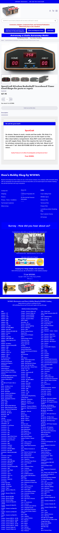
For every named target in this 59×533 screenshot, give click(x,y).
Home (2, 40)
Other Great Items (25, 427)
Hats (22, 356)
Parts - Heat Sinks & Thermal (28, 498)
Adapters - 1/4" (4, 313)
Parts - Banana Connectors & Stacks (28, 449)
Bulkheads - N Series (6, 411)
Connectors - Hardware (6, 445)
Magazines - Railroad (26, 411)
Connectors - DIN (5, 441)
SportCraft (3, 91)
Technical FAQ (45, 203)
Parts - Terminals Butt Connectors (49, 359)
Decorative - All (24, 322)
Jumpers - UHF (24, 394)
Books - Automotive (6, 387)
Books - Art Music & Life (7, 386)
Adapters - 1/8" (4, 315)
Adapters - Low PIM (5, 325)
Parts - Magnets (24, 519)
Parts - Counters (25, 472)
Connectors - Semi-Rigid (7, 470)
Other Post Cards (25, 434)
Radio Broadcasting (45, 432)
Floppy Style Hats (25, 343)
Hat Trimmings (24, 354)
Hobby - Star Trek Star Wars (27, 365)
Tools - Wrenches (45, 515)
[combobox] (27, 21)
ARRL (2, 311)
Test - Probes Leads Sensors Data (49, 472)
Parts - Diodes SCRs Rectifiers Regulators (28, 476)
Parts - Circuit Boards (26, 462)
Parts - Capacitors (25, 459)
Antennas (3, 373)
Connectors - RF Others (6, 464)
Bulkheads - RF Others (6, 412)
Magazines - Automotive (26, 399)
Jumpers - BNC (24, 374)
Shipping (3, 193)
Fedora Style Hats (25, 342)
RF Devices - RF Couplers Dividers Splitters (49, 402)
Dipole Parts (24, 333)
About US (23, 190)
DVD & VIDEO (24, 320)
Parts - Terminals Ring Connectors (49, 362)
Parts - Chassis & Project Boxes (28, 461)
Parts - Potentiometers (46, 316)
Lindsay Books (24, 397)
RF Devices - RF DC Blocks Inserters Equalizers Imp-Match (48, 406)
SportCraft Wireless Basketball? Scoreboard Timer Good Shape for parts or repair (22, 40)
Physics (43, 385)
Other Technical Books (26, 436)
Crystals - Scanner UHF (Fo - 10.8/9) (9, 520)
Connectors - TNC (5, 472)
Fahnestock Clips (25, 340)
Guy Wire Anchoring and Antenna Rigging (29, 352)
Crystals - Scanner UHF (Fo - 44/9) (9, 522)
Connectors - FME (5, 443)
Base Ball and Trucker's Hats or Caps (8, 383)
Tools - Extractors (45, 488)
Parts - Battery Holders (26, 454)
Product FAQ (44, 206)
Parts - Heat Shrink (25, 496)
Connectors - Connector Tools (8, 438)
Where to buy (4, 206)
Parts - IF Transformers (26, 502)
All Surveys (44, 217)
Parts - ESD (24, 478)
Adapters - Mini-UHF (6, 329)
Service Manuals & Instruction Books (48, 446)
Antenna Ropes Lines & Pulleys (8, 372)
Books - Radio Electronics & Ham (9, 407)
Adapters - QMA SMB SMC (7, 338)
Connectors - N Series (6, 455)
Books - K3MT (4, 402)
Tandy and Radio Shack (46, 465)
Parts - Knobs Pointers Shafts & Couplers (28, 512)
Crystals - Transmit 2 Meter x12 (8, 529)
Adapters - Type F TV (6, 352)
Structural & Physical (46, 453)
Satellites (43, 439)
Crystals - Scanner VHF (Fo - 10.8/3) (9, 525)
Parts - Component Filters (27, 466)
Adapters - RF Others (6, 343)
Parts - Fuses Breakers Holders (28, 491)
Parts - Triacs (44, 373)
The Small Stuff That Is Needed (48, 477)
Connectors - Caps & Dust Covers (9, 436)
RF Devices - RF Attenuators (47, 400)
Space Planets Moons (46, 450)
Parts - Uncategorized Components (49, 378)
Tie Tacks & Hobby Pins (46, 479)
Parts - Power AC (45, 318)
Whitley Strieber (45, 524)
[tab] (5, 113)
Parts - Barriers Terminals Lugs (28, 452)
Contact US (4, 190)
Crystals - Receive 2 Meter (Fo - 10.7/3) (8, 490)
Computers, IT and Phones (7, 425)
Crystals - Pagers (5, 488)
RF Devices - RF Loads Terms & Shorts (48, 414)
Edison (22, 336)
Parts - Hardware (25, 495)
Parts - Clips (24, 464)
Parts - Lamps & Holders (27, 518)
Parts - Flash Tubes (25, 489)
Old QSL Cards (24, 423)
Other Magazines (25, 431)
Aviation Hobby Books (6, 379)
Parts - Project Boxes (46, 323)
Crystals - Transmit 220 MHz (27, 315)
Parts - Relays (44, 327)
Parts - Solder (44, 351)
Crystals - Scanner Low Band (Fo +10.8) (9, 512)
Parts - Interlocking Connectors (28, 509)
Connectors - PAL (5, 457)
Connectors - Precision (6, 459)
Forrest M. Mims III (25, 347)
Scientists (43, 443)
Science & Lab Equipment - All (48, 441)
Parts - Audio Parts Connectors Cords (28, 446)
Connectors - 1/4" (5, 427)
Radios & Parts (44, 434)
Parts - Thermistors (45, 369)
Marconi (23, 413)
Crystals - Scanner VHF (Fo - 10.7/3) (9, 523)
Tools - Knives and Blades (47, 490)
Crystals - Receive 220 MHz (7, 496)
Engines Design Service (26, 338)
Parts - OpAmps (25, 527)
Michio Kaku (24, 415)
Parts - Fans (24, 484)
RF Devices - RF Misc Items (47, 417)
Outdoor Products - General (27, 438)
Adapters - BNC (4, 320)
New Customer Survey (47, 214)
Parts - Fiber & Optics (26, 487)
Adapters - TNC (4, 349)
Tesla (42, 467)
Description (4, 112)
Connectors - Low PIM (6, 447)
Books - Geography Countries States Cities (8, 399)
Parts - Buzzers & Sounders (27, 457)
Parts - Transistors (45, 371)
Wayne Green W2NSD (46, 523)
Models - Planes (25, 418)
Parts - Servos (44, 345)
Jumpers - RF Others (26, 386)
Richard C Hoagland (46, 436)
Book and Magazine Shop (35, 30)
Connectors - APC (5, 432)
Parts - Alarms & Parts (26, 441)
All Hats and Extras (5, 358)
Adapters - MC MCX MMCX (7, 327)
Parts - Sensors (44, 343)
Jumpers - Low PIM (25, 377)
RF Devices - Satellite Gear (47, 429)
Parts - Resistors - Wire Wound (48, 341)
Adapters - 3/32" (5, 316)
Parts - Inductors (25, 504)
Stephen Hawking (45, 452)
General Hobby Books (26, 349)
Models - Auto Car (25, 416)
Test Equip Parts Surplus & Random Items (47, 475)
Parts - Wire (44, 382)
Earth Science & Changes (27, 334)
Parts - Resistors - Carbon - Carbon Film (49, 331)
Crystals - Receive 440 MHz (7, 498)
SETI (42, 438)
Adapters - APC (4, 318)
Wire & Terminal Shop (46, 530)
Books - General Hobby (6, 397)
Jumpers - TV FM (25, 392)
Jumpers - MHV (24, 381)
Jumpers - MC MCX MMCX (27, 379)
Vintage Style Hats (45, 521)
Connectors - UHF (5, 477)
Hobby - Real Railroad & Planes (28, 363)
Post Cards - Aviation (46, 391)
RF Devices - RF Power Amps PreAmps (48, 421)
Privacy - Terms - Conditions (9, 200)
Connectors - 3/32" (5, 430)
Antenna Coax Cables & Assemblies (6, 364)
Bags (2, 381)
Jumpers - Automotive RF (27, 372)
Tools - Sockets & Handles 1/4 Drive (48, 501)
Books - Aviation (5, 389)
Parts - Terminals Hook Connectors (49, 361)
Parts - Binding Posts (26, 455)
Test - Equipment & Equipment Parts (48, 470)
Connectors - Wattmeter (6, 479)
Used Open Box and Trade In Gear (49, 519)
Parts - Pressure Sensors (47, 322)
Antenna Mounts (5, 368)
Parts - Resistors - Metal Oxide (48, 336)
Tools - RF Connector (46, 495)
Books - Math (4, 403)
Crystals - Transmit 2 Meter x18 (28, 311)
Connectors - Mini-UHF (6, 450)
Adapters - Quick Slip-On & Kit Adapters (8, 341)
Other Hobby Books (25, 429)
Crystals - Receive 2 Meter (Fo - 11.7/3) (8, 494)
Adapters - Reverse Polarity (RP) (8, 345)
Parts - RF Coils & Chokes (47, 325)
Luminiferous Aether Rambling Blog (49, 210)
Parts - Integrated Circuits (27, 507)
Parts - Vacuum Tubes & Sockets (48, 380)
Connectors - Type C (6, 473)
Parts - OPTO (24, 525)
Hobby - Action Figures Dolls (28, 359)
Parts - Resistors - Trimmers (47, 339)
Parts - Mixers (24, 521)
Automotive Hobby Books (7, 377)
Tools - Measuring (45, 491)
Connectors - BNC (5, 434)
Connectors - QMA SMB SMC (8, 461)
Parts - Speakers (45, 355)
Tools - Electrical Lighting (47, 486)
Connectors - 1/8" (5, 429)
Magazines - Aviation (26, 401)
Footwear (23, 345)
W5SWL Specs (45, 197)
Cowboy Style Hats (5, 482)
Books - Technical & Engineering (9, 409)
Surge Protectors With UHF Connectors (47, 463)
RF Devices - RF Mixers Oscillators (49, 418)
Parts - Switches (45, 357)
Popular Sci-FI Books (46, 389)
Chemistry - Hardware (6, 420)
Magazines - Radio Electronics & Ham (28, 408)
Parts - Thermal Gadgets (47, 367)
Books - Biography (5, 391)
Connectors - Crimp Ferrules (8, 439)
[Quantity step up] (11, 99)
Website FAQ (44, 200)
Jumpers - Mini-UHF (25, 383)
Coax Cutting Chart (46, 193)
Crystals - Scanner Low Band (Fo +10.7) (9, 509)
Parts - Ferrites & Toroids (27, 486)
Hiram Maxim (24, 358)
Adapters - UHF (4, 356)
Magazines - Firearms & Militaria (28, 406)
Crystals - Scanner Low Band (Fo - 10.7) (9, 515)
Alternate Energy (5, 359)
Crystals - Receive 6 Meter (7, 500)
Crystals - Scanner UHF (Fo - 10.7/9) (9, 518)
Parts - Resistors (45, 329)
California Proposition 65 (27, 193)
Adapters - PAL (4, 334)
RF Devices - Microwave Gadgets (49, 398)
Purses (42, 396)
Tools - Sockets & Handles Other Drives (48, 508)
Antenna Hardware (5, 366)
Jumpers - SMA (24, 388)
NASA (22, 422)
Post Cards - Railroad (46, 394)
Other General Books (26, 425)
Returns (3, 197)
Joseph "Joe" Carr (25, 368)
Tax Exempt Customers (7, 203)
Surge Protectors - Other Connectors (47, 456)
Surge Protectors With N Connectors (47, 459)
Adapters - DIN (4, 322)
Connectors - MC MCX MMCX (8, 448)
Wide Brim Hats (44, 526)
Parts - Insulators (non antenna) (28, 505)
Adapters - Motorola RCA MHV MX (9, 331)
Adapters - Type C (5, 350)
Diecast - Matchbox (25, 327)
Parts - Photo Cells (45, 311)
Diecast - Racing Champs (27, 331)
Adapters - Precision (6, 336)
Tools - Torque (44, 512)
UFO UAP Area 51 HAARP (47, 517)
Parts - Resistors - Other (46, 337)
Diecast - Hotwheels (25, 324)
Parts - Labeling (25, 516)
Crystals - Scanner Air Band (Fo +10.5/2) (8, 502)
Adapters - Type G (5, 354)
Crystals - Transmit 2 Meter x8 (28, 313)
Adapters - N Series (5, 333)
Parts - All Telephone (26, 443)
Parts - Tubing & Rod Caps (47, 376)
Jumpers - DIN (24, 376)
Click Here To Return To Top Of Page (30, 308)
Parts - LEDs (24, 514)
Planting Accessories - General (48, 387)
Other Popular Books (26, 433)
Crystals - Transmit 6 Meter (27, 318)
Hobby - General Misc (26, 361)
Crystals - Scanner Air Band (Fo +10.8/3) (8, 506)
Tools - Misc (44, 493)
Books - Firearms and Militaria (8, 393)
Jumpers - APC (24, 370)
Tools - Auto (44, 481)
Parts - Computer (25, 468)
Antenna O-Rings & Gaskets (7, 370)
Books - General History (6, 395)
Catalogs (3, 418)
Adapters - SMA (5, 347)
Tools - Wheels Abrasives (47, 514)
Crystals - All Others (6, 484)
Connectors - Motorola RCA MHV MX (9, 453)
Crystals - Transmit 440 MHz (27, 316)
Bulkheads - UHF (5, 414)
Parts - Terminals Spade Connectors (46, 365)
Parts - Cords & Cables (26, 470)
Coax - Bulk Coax (5, 421)
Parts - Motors (24, 523)
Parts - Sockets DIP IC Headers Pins (48, 347)
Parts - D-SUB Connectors (27, 473)
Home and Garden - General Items (29, 367)
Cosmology (4, 480)
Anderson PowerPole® (6, 361)
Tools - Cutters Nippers (46, 484)
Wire (42, 528)
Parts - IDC (23, 500)
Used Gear (50, 30)
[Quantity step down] (3, 99)
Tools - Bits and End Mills (47, 483)
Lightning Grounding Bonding (28, 395)
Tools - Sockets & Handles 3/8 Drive (48, 504)
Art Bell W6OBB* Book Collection (9, 375)
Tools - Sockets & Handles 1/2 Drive (48, 498)
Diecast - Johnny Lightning (27, 325)
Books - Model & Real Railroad (8, 405)
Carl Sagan (3, 416)
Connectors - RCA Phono (7, 462)
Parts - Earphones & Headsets (28, 480)
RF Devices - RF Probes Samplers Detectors (49, 424)
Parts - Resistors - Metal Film (48, 334)
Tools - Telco (44, 510)
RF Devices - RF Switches (47, 427)
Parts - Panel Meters (26, 528)
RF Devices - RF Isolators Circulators (47, 411)
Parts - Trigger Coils (46, 375)
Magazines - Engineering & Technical (27, 403)
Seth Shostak (44, 448)
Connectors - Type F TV (6, 475)
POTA (22, 440)
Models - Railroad (25, 420)
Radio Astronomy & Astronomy (48, 430)
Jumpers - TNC (24, 390)
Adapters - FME (4, 324)
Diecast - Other (24, 329)
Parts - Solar (44, 350)
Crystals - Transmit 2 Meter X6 (8, 527)
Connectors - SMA (5, 468)
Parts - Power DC (45, 320)
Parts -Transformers (45, 384)
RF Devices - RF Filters (46, 408)
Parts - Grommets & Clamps (27, 493)
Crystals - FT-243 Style (6, 486)
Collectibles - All (5, 423)
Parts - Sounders (45, 353)
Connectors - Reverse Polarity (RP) (9, 466)
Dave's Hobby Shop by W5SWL (20, 175)
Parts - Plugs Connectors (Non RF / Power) (49, 314)
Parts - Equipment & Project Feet (29, 482)
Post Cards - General (46, 393)
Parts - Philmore (25, 530)
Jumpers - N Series (25, 385)
